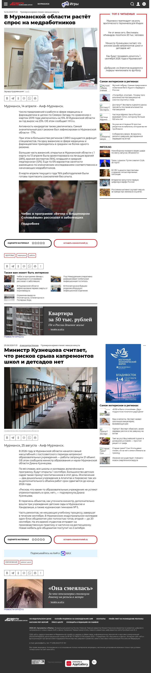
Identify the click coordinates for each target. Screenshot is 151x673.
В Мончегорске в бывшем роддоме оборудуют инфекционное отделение (75, 288)
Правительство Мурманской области (21, 431)
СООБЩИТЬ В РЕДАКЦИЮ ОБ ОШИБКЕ (82, 622)
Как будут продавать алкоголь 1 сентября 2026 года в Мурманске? (123, 57)
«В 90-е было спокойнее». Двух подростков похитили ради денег (127, 410)
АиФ (27, 91)
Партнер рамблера (55, 662)
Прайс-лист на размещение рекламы (126, 619)
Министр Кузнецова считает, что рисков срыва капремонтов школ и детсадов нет (123, 45)
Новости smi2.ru (14, 336)
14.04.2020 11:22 (11, 12)
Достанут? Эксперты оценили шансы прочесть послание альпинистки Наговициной (129, 107)
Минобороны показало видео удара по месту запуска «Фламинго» (128, 152)
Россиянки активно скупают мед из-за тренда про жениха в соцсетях (128, 191)
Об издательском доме (40, 619)
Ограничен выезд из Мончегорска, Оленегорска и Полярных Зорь (30, 297)
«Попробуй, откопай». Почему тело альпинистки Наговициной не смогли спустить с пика (128, 97)
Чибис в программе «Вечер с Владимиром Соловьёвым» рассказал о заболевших (55, 215)
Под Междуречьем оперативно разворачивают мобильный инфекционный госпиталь (77, 278)
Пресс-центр (57, 622)
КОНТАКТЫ (100, 619)
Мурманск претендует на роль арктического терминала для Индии (123, 22)
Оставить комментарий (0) (75, 243)
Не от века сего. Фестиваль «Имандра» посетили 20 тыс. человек (123, 33)
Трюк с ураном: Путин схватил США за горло (127, 161)
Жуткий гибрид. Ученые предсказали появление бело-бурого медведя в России (129, 87)
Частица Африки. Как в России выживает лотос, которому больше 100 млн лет (128, 116)
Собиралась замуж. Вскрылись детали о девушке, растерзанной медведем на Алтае (127, 136)
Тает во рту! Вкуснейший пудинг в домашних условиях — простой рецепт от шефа (128, 440)
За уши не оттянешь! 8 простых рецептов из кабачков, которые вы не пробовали (129, 126)
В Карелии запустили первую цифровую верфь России (125, 181)
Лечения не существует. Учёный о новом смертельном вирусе (127, 459)
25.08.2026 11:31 (10, 345)
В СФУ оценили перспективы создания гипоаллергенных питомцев (124, 172)
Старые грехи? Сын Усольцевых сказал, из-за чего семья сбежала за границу (128, 450)
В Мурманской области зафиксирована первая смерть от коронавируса (32, 288)
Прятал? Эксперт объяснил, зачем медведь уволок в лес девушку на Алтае (128, 431)
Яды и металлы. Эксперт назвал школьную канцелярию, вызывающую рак (126, 421)
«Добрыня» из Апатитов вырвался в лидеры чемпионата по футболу (123, 69)
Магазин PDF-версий (38, 622)
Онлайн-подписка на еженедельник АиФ (74, 619)
